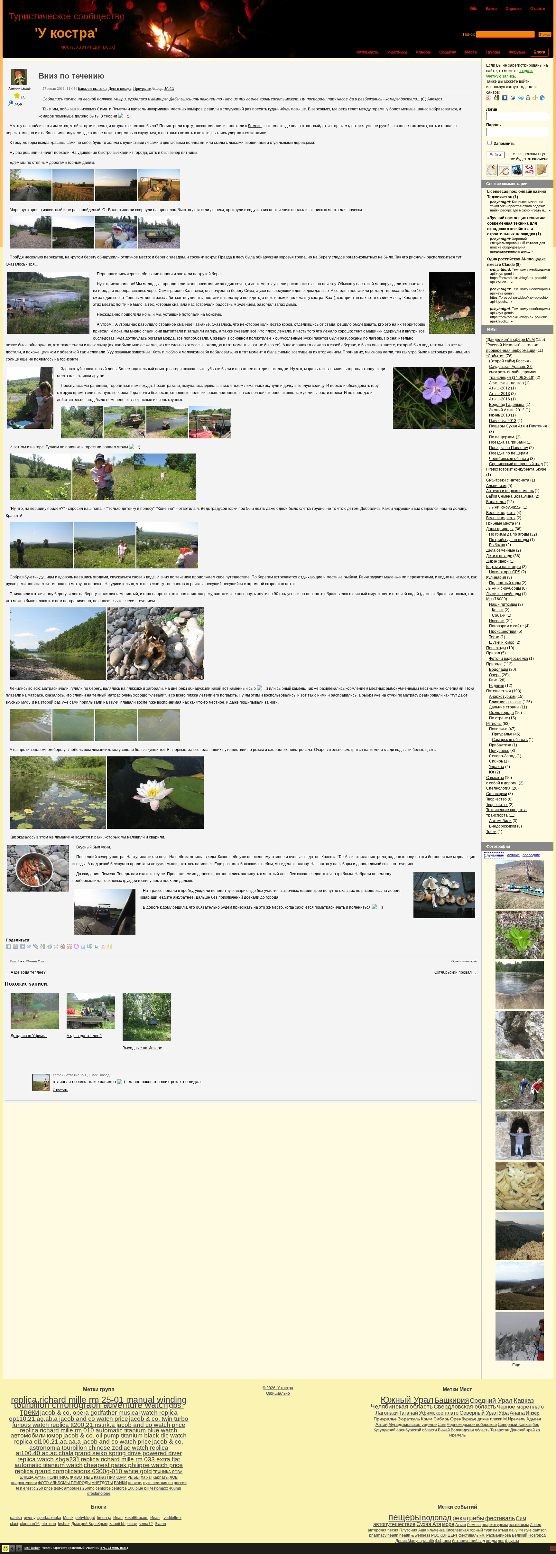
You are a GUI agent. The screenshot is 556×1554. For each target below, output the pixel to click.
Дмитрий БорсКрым (89, 1523)
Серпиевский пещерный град (516, 464)
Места (471, 52)
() (22, 96)
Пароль (493, 125)
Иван (118, 1517)
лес (501, 1541)
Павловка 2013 (502, 420)
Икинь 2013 (499, 415)
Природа (494, 664)
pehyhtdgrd (500, 202)
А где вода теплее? (26, 972)
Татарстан (499, 1430)
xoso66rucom (136, 1517)
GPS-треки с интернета (507, 480)
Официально (278, 1393)
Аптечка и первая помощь (510, 491)
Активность (367, 52)
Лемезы (119, 109)
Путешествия (498, 691)
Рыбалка (497, 545)
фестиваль (500, 1518)
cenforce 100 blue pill (130, 1488)
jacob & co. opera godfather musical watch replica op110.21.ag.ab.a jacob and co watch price (93, 1415)
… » (547, 210)
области (429, 1430)
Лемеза (474, 1524)
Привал (493, 653)
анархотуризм (24, 1483)
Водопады (498, 669)
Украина (496, 766)
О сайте (537, 8)
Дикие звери (497, 561)
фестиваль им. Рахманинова (485, 1535)
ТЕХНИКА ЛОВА (167, 1472)
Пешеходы (496, 648)
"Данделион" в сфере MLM (510, 339)
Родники (496, 685)
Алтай (40, 1477)
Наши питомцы (503, 604)
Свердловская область (465, 1406)
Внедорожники (502, 826)
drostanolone (98, 1493)
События (447, 52)
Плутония (408, 1530)
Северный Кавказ (515, 1424)
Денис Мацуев (408, 1541)
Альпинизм (496, 485)
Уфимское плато (439, 1413)
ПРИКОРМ (116, 1477)
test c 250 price (39, 1488)
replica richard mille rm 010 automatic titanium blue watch (98, 1430)
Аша (422, 1530)
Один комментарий (464, 961)
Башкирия (451, 1400)
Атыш (460, 1524)
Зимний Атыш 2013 (506, 410)
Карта (491, 8)
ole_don (49, 1523)
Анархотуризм (502, 696)
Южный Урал (35, 961)
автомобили (28, 1435)
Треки (491, 831)
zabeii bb (117, 1523)
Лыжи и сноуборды (503, 588)
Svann (160, 1523)
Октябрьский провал (455, 972)
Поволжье (498, 729)
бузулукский (384, 1430)
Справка (513, 8)
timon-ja (104, 1517)
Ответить (60, 1090)
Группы (493, 52)
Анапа (517, 1413)
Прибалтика (500, 745)
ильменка (436, 1530)
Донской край (522, 1430)
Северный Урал (478, 1413)
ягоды (491, 1541)
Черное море (513, 1406)
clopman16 (30, 1523)
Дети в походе (119, 88)
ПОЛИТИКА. (58, 1477)
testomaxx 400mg (165, 1488)
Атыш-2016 (499, 399)
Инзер (532, 1413)
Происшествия (502, 631)
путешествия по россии (165, 1483)
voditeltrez (172, 1517)
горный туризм (483, 1530)
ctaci (14, 1523)
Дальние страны (504, 707)
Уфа (503, 1413)
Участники (397, 52)
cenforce (103, 1488)
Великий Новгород (529, 1535)
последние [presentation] (531, 855)
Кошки (498, 610)
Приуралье (142, 88)
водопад (436, 1517)
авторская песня (383, 1530)
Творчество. (497, 804)
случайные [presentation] (494, 855)
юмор (54, 1435)
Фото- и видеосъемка (508, 658)
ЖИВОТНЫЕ (81, 1477)
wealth (428, 1541)
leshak (64, 1523)
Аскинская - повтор (506, 383)
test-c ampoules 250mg (74, 1488)
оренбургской (408, 1430)
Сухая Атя (428, 1524)
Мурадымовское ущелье (412, 1424)
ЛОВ (174, 1477)
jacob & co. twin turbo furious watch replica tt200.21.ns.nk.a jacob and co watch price (100, 1421)
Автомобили (500, 821)
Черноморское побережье (472, 1424)
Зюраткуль (409, 1418)
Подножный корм (505, 583)
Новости (497, 621)
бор (536, 1424)
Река (21, 961)
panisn (16, 1517)
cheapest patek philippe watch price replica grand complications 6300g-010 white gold (99, 1468)
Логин (491, 109)
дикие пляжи (489, 1419)
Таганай (408, 1413)
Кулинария (496, 577)
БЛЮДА (26, 1477)
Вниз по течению (72, 75)
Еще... (517, 1365)
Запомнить (503, 143)
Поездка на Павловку (508, 447)
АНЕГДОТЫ (102, 1483)
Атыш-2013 (499, 393)
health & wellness (414, 1535)
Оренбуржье (463, 1418)
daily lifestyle (520, 1530)
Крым (426, 1418)
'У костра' (66, 33)
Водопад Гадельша (506, 404)
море (448, 1524)
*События (495, 356)
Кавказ (100, 1477)
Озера (495, 675)
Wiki (473, 8)
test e (20, 1488)
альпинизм (519, 1524)
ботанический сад (468, 1541)
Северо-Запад (502, 756)
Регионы (494, 723)
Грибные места (500, 523)
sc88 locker (32, 1547)
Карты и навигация (503, 567)
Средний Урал (491, 1400)
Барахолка (496, 502)
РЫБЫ (133, 1477)
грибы (475, 1517)
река (459, 1517)
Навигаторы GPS (504, 572)
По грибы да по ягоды (509, 534)
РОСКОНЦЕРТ (444, 1535)
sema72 (59, 1075)
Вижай (444, 1430)
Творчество (496, 799)
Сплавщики (496, 793)
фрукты (512, 1541)
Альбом (423, 52)
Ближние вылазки (92, 88)
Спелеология (498, 788)
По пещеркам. (502, 437)
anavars (135, 1483)
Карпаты (161, 1477)
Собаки (498, 615)
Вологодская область (470, 1430)
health (392, 1535)
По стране (498, 718)
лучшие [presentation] (513, 855)
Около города (501, 712)
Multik (26, 88)
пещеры (404, 1517)
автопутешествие (394, 1524)
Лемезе (255, 126)
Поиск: (469, 34)
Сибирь (496, 761)
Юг (491, 772)
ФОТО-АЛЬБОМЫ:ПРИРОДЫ (64, 1483)
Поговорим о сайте (506, 626)
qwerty (29, 1517)
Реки (493, 680)
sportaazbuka (49, 1517)
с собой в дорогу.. (502, 783)
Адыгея (533, 1419)
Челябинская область (402, 1406)
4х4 (438, 1541)
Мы (489, 599)
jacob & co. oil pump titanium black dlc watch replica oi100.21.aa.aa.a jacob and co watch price (100, 1438)
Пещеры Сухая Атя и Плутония (518, 426)
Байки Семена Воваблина (509, 496)
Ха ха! (146, 1477)
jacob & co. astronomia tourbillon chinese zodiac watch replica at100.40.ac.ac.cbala (99, 1447)
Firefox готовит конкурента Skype (516, 469)
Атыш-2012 (499, 388)
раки (98, 837)
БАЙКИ (120, 1483)
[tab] (495, 855)
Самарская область (510, 739)
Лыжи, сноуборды (505, 507)
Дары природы (500, 529)
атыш (503, 1530)
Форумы (517, 52)
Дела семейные (500, 550)
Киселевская (457, 1530)
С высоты (495, 777)
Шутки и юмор (501, 642)
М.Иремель (514, 1419)
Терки (494, 637)
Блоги (539, 52)
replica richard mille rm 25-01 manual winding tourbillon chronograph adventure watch (99, 1402)
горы (446, 1541)
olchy (132, 1523)
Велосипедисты (500, 512)
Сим (442, 1424)
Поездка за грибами (507, 442)
